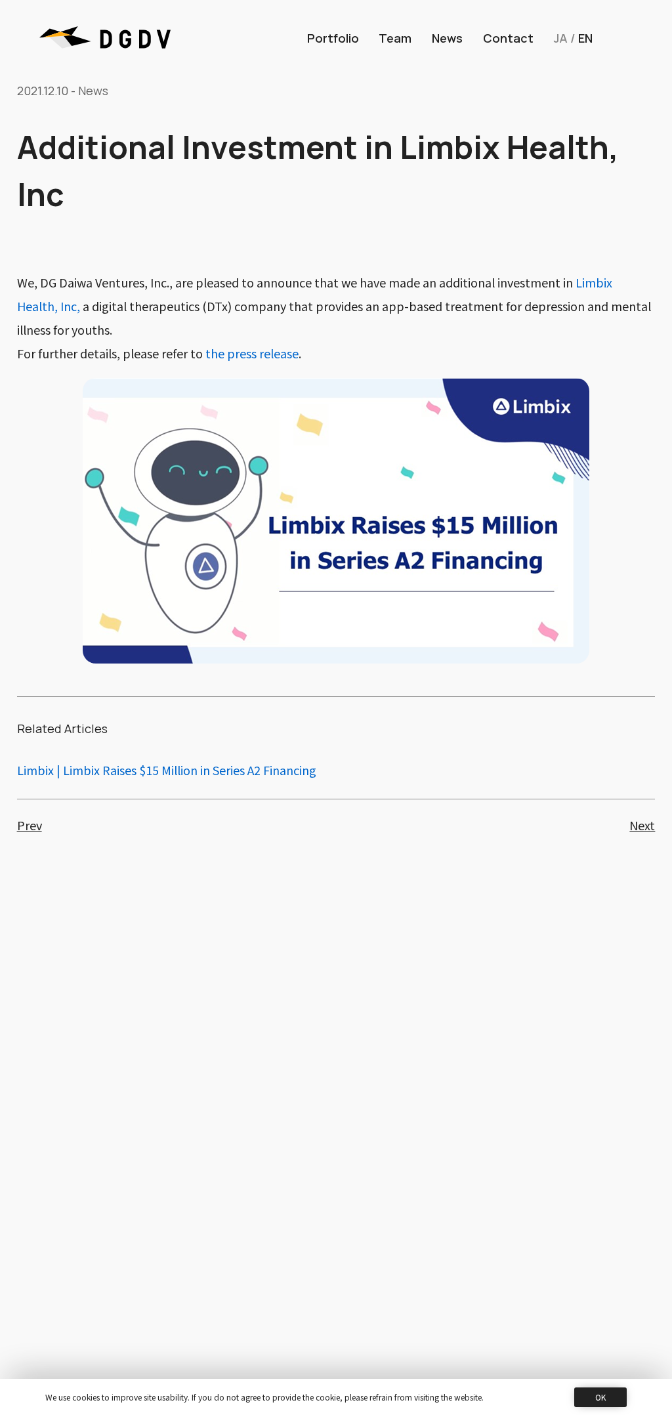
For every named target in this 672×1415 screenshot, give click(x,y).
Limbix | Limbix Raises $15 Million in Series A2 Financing (166, 769)
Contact (508, 38)
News (447, 38)
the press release (252, 353)
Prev (29, 825)
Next (642, 825)
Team (395, 38)
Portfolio (333, 38)
